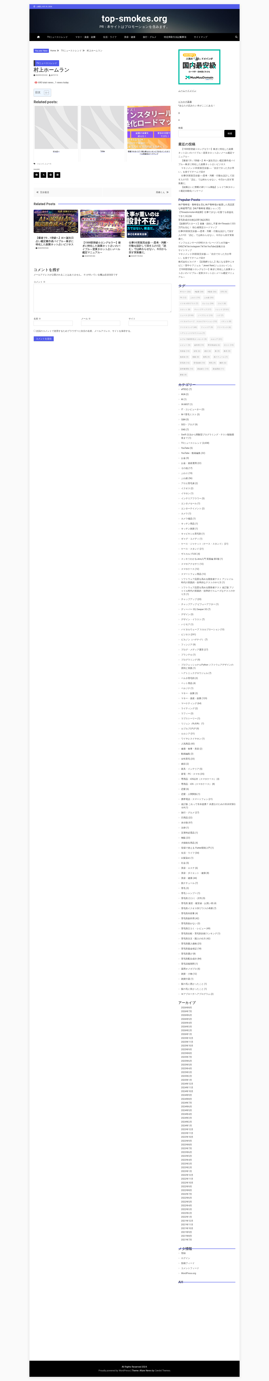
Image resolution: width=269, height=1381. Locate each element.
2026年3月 (186, 1026)
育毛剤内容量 (188, 913)
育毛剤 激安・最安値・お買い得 (197, 903)
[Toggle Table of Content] (45, 92)
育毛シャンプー (189, 893)
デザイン (185, 614)
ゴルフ (222, 303)
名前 (37, 318)
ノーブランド (205, 315)
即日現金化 (214, 345)
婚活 (183, 764)
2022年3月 (186, 1209)
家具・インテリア (190, 769)
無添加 (184, 357)
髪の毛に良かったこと (192, 989)
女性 (197, 351)
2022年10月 (187, 1182)
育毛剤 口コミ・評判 (191, 898)
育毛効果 (199, 363)
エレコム (208, 303)
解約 (223, 363)
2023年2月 (186, 1167)
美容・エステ (188, 868)
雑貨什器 (185, 979)
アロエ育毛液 (188, 483)
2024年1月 (186, 1125)
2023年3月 (186, 1163)
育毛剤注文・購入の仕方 (193, 938)
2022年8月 (186, 1190)
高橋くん (160, 192)
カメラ (184, 513)
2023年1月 (186, 1171)
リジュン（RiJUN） (191, 723)
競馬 (206, 357)
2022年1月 (186, 1217)
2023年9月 (186, 1141)
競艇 (196, 357)
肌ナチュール (221, 357)
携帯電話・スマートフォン (194, 799)
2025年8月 (186, 1053)
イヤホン (185, 493)
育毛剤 (185, 363)
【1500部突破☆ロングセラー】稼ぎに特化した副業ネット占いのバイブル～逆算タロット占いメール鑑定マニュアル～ (206, 153)
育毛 (183, 888)
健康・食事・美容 (190, 748)
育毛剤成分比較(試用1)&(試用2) (194, 220)
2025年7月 (186, 1057)
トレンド (40, 164)
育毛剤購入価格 (189, 943)
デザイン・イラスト (191, 619)
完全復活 (44, 192)
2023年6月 (186, 1152)
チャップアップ (202, 309)
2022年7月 (186, 1194)
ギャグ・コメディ (190, 538)
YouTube (185, 448)
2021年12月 (187, 1220)
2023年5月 (186, 1156)
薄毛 (212, 363)
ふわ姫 (209, 298)
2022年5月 (186, 1201)
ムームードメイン (187, 90)
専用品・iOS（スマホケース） (196, 784)
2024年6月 (186, 1106)
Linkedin (57, 175)
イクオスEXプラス (189, 303)
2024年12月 (187, 1083)
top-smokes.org (134, 18)
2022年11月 (187, 1178)
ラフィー (185, 713)
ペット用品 (186, 683)
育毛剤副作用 (188, 918)
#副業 (199, 292)
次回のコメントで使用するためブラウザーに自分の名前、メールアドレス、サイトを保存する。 (84, 331)
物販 (183, 837)
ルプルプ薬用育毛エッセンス (193, 339)
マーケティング (189, 703)
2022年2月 (186, 1213)
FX (183, 298)
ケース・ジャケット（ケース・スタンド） (202, 543)
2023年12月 (187, 1129)
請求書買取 (186, 369)
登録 (183, 1253)
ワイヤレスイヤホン (191, 738)
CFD (224, 292)
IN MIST (185, 404)
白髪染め (185, 858)
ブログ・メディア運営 (192, 649)
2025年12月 (187, 1038)
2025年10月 (187, 1045)
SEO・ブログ (187, 424)
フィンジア (207, 327)
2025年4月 (186, 1068)
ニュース (48, 164)
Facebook (36, 175)
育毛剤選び (186, 953)
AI (182, 399)
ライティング (188, 708)
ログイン (185, 1258)
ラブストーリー (189, 718)
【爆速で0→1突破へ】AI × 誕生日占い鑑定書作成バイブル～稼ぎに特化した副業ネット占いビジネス (55, 241)
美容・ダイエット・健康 (193, 873)
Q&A (183, 419)
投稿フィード (188, 1263)
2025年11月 (187, 1042)
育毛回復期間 (188, 963)
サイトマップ (200, 37)
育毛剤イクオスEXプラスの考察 (197, 908)
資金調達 (218, 369)
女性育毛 (185, 758)
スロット (185, 309)
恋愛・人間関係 (189, 794)
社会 (183, 863)
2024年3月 (186, 1118)
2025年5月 (186, 1064)
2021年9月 (186, 1232)
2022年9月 (186, 1186)
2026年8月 (186, 1007)
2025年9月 (186, 1049)
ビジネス (185, 634)
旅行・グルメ (149, 37)
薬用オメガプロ (189, 968)
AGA (183, 394)
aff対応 (184, 389)
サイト (132, 318)
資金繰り (203, 369)
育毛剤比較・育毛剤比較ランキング (199, 933)
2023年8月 (186, 1144)
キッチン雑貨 (188, 528)
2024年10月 (187, 1091)
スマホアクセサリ (190, 564)
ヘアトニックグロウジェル (192, 333)
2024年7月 (186, 1102)
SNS (183, 429)
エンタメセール (189, 503)
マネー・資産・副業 (85, 37)
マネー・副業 (188, 693)
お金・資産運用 (189, 463)
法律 (183, 827)
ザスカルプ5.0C (189, 554)
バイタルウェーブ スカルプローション (198, 321)
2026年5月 (186, 1019)
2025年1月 (186, 1080)
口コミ (229, 345)
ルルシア (216, 339)
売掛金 (185, 351)
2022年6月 (186, 1197)
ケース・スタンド (190, 549)
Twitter (43, 175)
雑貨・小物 (186, 974)
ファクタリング (188, 327)
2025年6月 (186, 1061)
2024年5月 (186, 1110)
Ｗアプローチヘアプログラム (195, 994)
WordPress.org (188, 1273)
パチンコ (226, 321)
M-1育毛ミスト (188, 414)
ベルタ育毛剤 (188, 678)
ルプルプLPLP (188, 728)
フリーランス (224, 327)
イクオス (185, 488)
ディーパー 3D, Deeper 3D (194, 609)
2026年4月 (186, 1023)
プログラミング (189, 659)
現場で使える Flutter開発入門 (195, 848)
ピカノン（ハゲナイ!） (192, 639)
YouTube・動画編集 (191, 453)
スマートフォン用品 (191, 574)
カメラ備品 (186, 518)
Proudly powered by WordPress (114, 1370)
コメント (39, 282)
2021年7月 (186, 1239)
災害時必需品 (188, 832)
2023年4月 (186, 1160)
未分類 (184, 822)
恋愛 (183, 789)
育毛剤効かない (189, 923)
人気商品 (185, 743)
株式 (227, 351)
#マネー (185, 292)
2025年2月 (186, 1076)
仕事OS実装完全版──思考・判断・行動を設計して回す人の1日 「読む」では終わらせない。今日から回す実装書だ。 (206, 179)
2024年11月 (187, 1087)
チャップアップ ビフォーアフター (198, 604)
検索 (180, 128)
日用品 (184, 817)
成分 (207, 351)
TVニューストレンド (57, 37)
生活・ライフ (110, 37)
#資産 (212, 292)
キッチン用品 (188, 523)
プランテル (186, 654)
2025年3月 (186, 1072)
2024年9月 (186, 1095)
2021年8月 (186, 1236)
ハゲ (220, 315)
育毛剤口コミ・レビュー (193, 928)
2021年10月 (187, 1228)
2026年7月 (186, 1011)
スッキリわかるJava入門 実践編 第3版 (200, 559)
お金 (183, 458)
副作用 (199, 345)
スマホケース (188, 569)
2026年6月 (186, 1015)
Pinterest (50, 175)
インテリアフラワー (191, 498)
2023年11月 (187, 1133)
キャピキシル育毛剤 (191, 533)
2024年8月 (186, 1099)
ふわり (195, 298)
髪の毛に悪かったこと (192, 984)
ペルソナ (185, 688)
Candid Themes (162, 1370)
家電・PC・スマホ (190, 774)
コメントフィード (190, 1268)
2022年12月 (187, 1175)
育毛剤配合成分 (189, 958)
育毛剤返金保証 (189, 948)
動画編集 (185, 753)
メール (86, 318)
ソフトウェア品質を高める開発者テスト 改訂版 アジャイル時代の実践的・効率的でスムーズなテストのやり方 (208, 591)
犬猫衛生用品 (188, 842)
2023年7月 (186, 1148)
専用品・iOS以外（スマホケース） (198, 779)
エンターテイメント (191, 508)
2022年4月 (186, 1205)
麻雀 (183, 375)
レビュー (185, 345)
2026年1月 (186, 1034)
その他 (184, 468)
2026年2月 (186, 1030)
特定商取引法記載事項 (175, 37)
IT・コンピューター (191, 409)
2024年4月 (186, 1114)
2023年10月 (187, 1137)
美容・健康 (129, 37)
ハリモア (185, 624)
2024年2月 (186, 1121)
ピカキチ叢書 (185, 102)
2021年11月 (187, 1224)
